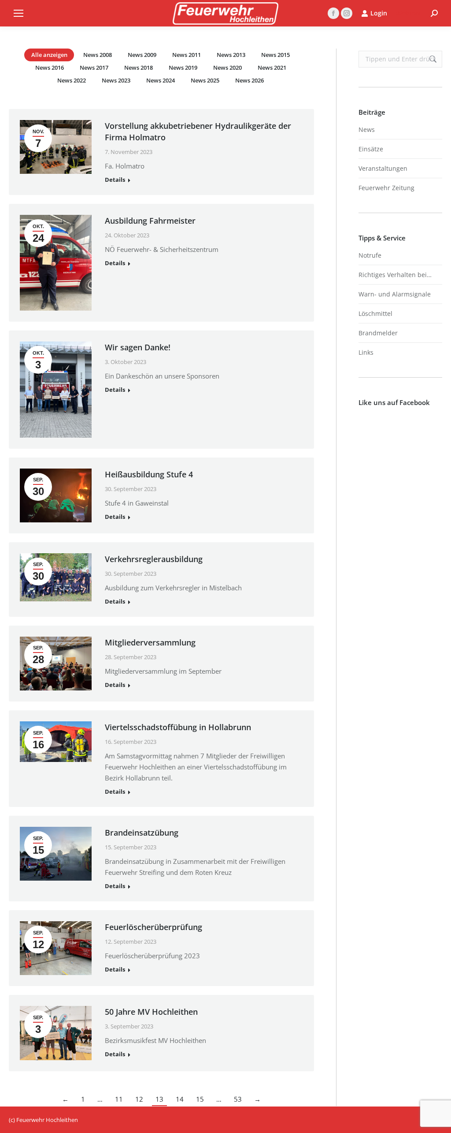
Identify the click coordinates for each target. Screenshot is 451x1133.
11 (119, 1099)
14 (180, 1099)
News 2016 (49, 67)
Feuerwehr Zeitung (386, 188)
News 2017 (94, 67)
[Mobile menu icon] (18, 13)
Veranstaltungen (383, 168)
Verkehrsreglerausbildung (154, 559)
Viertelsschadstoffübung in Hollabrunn (178, 727)
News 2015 (275, 55)
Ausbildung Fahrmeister (150, 220)
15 (200, 1099)
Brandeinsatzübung (141, 832)
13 (159, 1099)
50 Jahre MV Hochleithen (151, 1011)
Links (366, 352)
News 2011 (186, 55)
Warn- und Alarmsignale (395, 294)
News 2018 (138, 67)
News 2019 (183, 67)
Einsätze (371, 149)
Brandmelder (378, 333)
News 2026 (249, 80)
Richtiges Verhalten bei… (395, 274)
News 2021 (272, 67)
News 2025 (205, 80)
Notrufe (370, 255)
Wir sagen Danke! (137, 347)
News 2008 (97, 55)
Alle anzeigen (49, 55)
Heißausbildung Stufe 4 (149, 474)
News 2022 (71, 80)
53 (238, 1099)
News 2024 (160, 80)
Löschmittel (375, 313)
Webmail (409, 13)
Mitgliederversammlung (150, 642)
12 (139, 1099)
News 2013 (231, 55)
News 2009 (142, 55)
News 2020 (227, 67)
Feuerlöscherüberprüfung (153, 927)
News (367, 129)
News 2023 (116, 80)
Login (378, 13)
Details (115, 180)
